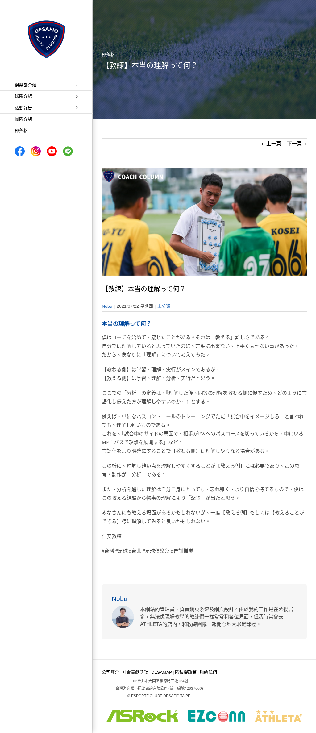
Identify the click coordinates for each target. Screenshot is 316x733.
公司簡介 (110, 672)
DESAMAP (161, 672)
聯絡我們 (208, 672)
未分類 (163, 306)
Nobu (107, 306)
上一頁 (273, 143)
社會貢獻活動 (135, 672)
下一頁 (294, 143)
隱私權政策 (186, 672)
